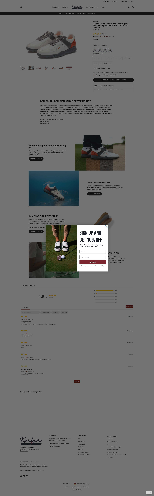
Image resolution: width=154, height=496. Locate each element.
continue (93, 262)
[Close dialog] (106, 226)
